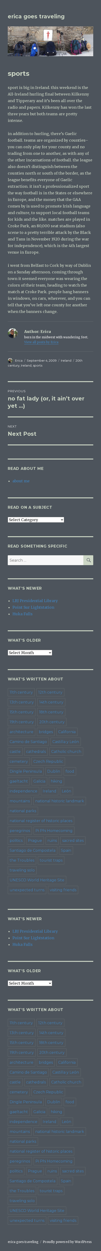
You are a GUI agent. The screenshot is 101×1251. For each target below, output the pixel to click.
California (67, 732)
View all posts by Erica (41, 342)
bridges (46, 732)
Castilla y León (65, 741)
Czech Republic (48, 761)
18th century (51, 712)
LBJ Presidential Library (35, 600)
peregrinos (20, 830)
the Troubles (22, 860)
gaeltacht (19, 781)
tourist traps (51, 860)
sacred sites (73, 840)
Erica (19, 360)
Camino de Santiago (28, 741)
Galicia (39, 781)
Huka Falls (22, 614)
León (66, 791)
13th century (22, 702)
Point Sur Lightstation (33, 607)
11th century (21, 692)
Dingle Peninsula (26, 771)
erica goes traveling (36, 16)
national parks (23, 811)
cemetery (19, 761)
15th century (22, 712)
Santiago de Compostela (32, 850)
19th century (22, 722)
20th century (52, 722)
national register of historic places (41, 821)
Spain (66, 850)
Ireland (66, 360)
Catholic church (66, 751)
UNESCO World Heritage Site (37, 880)
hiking (56, 781)
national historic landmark (59, 801)
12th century (50, 692)
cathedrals (36, 751)
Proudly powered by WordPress (67, 1242)
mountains (20, 801)
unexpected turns (27, 890)
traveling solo (22, 870)
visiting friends (63, 890)
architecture (21, 732)
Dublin (53, 771)
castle (15, 751)
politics (16, 840)
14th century (51, 702)
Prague (35, 840)
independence (23, 791)
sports (37, 365)
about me (21, 481)
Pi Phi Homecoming (54, 830)
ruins (52, 840)
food (70, 771)
